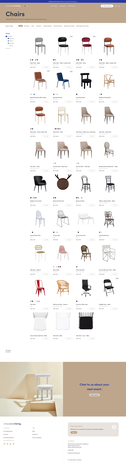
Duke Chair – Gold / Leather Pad (38, 132)
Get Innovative (71, 6)
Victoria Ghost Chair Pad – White (38, 335)
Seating (7, 26)
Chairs (20, 26)
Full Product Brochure (8, 437)
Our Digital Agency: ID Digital (74, 459)
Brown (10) (12, 43)
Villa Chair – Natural (35, 270)
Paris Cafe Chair (80, 270)
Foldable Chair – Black (104, 304)
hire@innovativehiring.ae (74, 453)
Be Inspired (62, 6)
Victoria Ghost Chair (35, 235)
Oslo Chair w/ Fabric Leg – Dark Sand (85, 132)
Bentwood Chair (80, 201)
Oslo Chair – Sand (34, 166)
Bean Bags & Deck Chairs (83, 26)
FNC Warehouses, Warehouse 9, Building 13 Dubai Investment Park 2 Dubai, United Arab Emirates (78, 445)
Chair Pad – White (57, 335)
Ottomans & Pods (58, 26)
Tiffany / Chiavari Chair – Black (107, 201)
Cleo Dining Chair (80, 97)
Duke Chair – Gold (58, 132)
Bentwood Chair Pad (58, 201)
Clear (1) (11, 45)
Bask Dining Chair (57, 97)
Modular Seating (47, 26)
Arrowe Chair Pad (80, 235)
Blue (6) (11, 41)
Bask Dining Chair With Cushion (38, 97)
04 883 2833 (70, 450)
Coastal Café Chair (104, 235)
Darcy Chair (56, 270)
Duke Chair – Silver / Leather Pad (61, 63)
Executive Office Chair (82, 304)
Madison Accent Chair (36, 201)
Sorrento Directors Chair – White (107, 270)
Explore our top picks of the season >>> (63, 1)
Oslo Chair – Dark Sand (105, 132)
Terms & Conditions (36, 437)
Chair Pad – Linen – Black (82, 335)
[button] (107, 6)
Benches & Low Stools (69, 26)
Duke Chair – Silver (81, 63)
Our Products (54, 6)
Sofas (32, 26)
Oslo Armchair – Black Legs (60, 166)
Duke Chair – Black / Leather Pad (107, 63)
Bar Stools (26, 26)
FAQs (33, 431)
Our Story (5, 434)
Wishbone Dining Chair (105, 97)
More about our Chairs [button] (8, 350)
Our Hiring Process (7, 431)
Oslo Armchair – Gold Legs (83, 166)
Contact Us (35, 434)
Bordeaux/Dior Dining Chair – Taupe (108, 166)
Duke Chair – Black (35, 63)
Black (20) (12, 38)
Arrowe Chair (56, 235)
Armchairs (38, 26)
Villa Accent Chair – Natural (60, 304)
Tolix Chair (33, 304)
